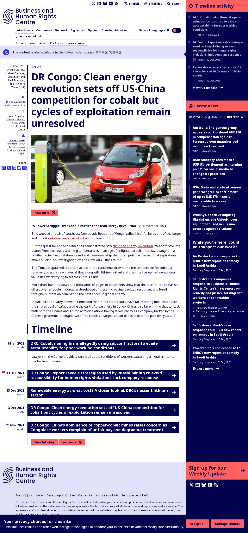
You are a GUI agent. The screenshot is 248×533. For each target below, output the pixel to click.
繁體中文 (115, 52)
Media (39, 495)
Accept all (197, 524)
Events (20, 495)
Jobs (30, 495)
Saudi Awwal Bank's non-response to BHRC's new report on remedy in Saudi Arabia (217, 330)
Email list (155, 3)
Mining (9, 102)
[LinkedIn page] (99, 4)
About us (121, 30)
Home (19, 43)
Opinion (93, 30)
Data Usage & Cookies (60, 495)
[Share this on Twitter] (9, 168)
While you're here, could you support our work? (216, 244)
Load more (69, 442)
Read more (42, 212)
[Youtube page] (110, 4)
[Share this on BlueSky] (19, 168)
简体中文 (101, 52)
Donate (107, 30)
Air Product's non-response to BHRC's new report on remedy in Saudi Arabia (216, 261)
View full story (44, 442)
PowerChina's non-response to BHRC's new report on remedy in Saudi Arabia (216, 352)
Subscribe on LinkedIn (135, 495)
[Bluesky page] (105, 4)
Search (176, 3)
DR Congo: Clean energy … (69, 43)
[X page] (93, 4)
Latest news (24, 30)
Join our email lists (29, 36)
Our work (61, 30)
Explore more (203, 368)
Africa (11, 116)
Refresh (233, 117)
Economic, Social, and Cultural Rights (16, 150)
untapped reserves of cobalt (68, 238)
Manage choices (227, 524)
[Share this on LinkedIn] (14, 168)
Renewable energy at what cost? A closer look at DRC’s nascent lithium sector (218, 71)
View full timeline (205, 88)
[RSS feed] (116, 4)
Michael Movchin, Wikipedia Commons (158, 199)
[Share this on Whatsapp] (4, 168)
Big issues (78, 30)
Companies (44, 30)
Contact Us (85, 495)
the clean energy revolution (133, 246)
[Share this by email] (24, 168)
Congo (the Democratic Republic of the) (15, 119)
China (21, 122)
